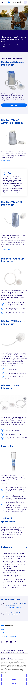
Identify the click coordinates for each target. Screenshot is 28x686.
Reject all (14, 679)
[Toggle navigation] (25, 2)
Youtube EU (11, 642)
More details (14, 105)
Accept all (14, 683)
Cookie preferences (14, 675)
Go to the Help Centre (12, 607)
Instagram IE (6, 642)
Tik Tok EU (15, 642)
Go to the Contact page (12, 615)
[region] (14, 670)
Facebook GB (2, 642)
